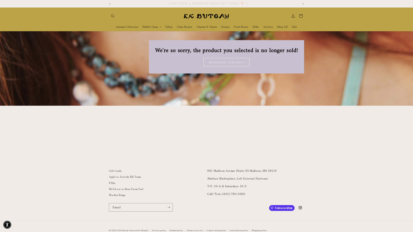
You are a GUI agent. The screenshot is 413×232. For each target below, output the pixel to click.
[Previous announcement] (109, 3)
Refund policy (176, 230)
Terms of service (195, 230)
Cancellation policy (238, 230)
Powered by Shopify (139, 230)
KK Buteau (123, 230)
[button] (113, 16)
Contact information (216, 230)
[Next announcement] (303, 3)
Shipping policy (259, 230)
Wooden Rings (117, 195)
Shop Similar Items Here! (226, 62)
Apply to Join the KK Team (125, 176)
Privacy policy (159, 230)
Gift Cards (115, 170)
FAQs (112, 182)
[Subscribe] (169, 207)
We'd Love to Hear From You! (126, 189)
